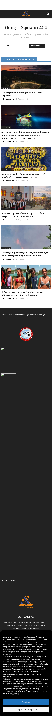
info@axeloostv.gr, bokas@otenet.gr (29, 314)
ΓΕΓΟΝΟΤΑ (6, 88)
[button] (48, 14)
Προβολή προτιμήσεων (26, 709)
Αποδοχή (26, 702)
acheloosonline (7, 99)
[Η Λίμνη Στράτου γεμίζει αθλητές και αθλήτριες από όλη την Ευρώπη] (26, 277)
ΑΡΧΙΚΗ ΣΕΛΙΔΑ (37, 46)
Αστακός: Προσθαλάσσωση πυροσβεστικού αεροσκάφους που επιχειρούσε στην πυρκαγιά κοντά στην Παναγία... (25, 135)
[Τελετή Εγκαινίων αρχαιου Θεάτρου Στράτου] (26, 77)
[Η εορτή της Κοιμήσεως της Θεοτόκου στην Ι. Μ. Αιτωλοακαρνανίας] (26, 198)
